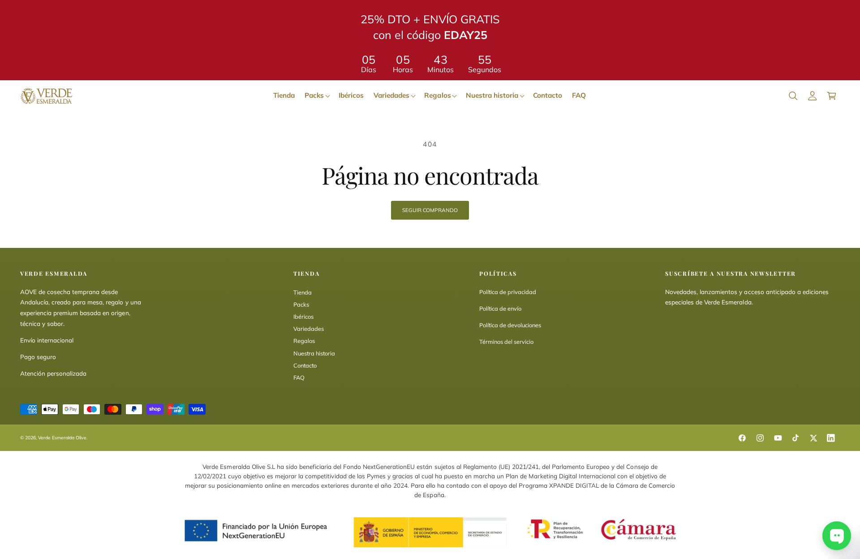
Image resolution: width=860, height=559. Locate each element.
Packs (301, 304)
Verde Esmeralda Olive (62, 438)
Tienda (302, 292)
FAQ (299, 377)
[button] (793, 95)
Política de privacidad (507, 291)
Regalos (304, 340)
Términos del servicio (506, 341)
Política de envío (500, 308)
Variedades (308, 328)
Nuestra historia (314, 353)
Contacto (305, 365)
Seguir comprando (429, 210)
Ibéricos (303, 316)
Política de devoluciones (510, 325)
